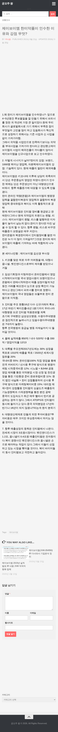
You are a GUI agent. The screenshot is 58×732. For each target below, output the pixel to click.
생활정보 (6, 20)
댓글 (7, 594)
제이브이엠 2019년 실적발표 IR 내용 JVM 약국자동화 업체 (14, 566)
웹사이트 (9, 623)
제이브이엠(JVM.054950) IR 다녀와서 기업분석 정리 (41, 553)
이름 (7, 613)
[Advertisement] (29, 79)
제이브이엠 (13, 532)
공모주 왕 (7, 3)
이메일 (33, 613)
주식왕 (8, 39)
